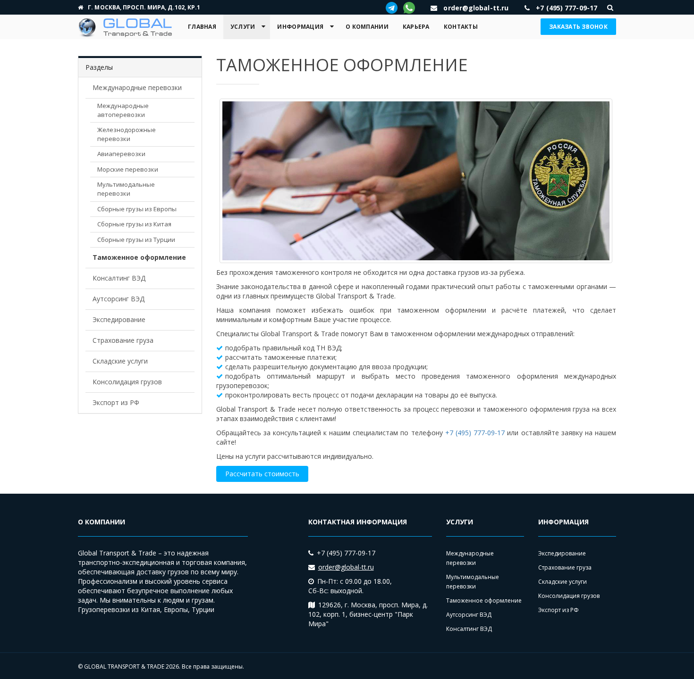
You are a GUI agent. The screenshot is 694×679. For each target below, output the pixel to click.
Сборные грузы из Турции (136, 239)
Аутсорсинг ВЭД (118, 298)
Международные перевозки (137, 87)
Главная (202, 27)
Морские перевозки (127, 169)
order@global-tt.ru (346, 567)
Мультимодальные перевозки (126, 189)
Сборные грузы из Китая (134, 224)
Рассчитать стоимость (262, 473)
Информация (300, 27)
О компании (367, 27)
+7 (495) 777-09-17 (475, 432)
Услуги (242, 27)
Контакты (461, 27)
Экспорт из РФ (116, 402)
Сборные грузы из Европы (137, 209)
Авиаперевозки (121, 153)
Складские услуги (120, 360)
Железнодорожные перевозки (126, 134)
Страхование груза (123, 340)
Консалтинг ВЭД (119, 277)
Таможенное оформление (139, 257)
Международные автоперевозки (123, 110)
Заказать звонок (578, 27)
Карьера (416, 27)
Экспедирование (119, 319)
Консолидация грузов (127, 381)
